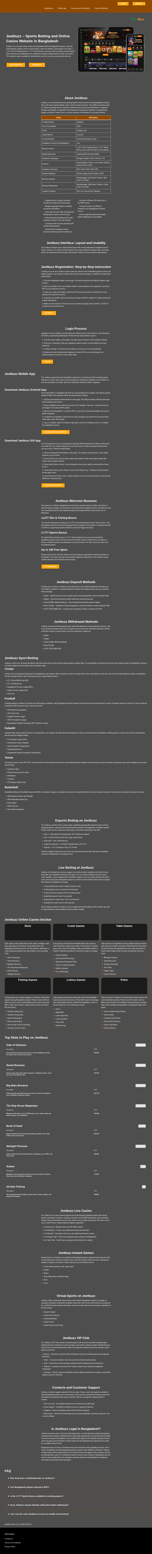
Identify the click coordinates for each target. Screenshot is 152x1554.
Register (48, 313)
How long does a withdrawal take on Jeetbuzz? (32, 1478)
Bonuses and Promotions (80, 8)
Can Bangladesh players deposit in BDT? (29, 1487)
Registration (48, 8)
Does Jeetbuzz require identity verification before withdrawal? (39, 1505)
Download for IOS (53, 485)
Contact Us (9, 1539)
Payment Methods (101, 8)
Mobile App (62, 8)
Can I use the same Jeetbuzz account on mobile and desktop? (39, 1514)
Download (37, 65)
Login (123, 4)
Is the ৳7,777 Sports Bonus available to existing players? (36, 1496)
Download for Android (55, 432)
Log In (47, 361)
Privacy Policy (10, 1546)
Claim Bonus (50, 566)
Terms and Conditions (13, 1543)
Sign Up (139, 4)
